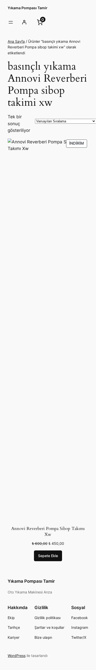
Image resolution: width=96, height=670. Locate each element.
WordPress (17, 655)
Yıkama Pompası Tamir (27, 8)
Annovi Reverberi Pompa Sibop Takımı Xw (48, 532)
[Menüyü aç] (11, 22)
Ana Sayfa (16, 41)
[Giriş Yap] (24, 22)
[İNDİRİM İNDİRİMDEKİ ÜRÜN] (48, 330)
